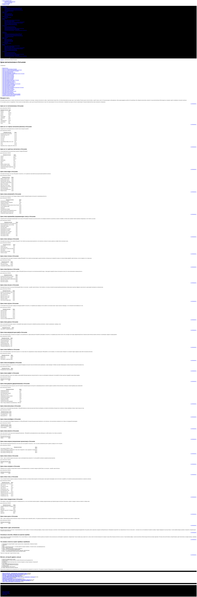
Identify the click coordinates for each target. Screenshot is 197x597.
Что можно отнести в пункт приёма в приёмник (11, 94)
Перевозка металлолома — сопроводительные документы (16, 30)
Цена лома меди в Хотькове (7, 71)
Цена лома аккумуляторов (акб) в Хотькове (10, 80)
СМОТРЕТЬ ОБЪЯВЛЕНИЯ (10, 1)
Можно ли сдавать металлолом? (11, 23)
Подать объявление (8, 2)
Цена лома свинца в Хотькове (8, 74)
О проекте (4, 6)
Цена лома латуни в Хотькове (8, 77)
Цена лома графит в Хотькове (8, 82)
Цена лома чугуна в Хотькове (8, 78)
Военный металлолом (9, 15)
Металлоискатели (8, 17)
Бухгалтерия (4, 18)
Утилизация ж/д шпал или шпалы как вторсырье (14, 35)
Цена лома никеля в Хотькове (8, 86)
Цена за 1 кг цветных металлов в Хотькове (10, 70)
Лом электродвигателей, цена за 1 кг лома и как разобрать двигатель (16, 579)
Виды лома (4, 12)
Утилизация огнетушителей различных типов (13, 34)
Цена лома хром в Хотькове (7, 92)
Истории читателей (6, 3)
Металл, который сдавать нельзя (8, 95)
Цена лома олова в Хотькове (8, 88)
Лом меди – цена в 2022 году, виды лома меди (11, 575)
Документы (4, 25)
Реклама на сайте (5, 4)
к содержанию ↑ (194, 103)
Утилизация (4, 7)
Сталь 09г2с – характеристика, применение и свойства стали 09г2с (16, 580)
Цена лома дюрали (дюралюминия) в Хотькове (11, 83)
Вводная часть (5, 68)
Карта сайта (4, 594)
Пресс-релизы (5, 11)
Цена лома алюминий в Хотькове (8, 72)
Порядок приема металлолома (10, 27)
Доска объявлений (6, 591)
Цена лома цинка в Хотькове (7, 79)
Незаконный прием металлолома (11, 24)
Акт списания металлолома (10, 26)
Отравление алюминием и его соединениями (11, 578)
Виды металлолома (8, 13)
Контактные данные (6, 593)
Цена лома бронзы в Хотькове (8, 76)
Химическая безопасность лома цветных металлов (14, 28)
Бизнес (3, 19)
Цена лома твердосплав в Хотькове (9, 91)
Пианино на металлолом (7, 577)
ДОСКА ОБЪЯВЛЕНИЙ (6, 0)
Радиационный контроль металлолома (12, 29)
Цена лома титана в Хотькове (8, 75)
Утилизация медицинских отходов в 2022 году (13, 8)
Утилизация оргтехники (9, 10)
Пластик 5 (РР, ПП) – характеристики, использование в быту (14, 573)
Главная (2, 59)
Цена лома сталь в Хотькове (7, 90)
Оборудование (5, 16)
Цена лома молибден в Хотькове (8, 85)
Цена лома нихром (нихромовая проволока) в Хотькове (13, 87)
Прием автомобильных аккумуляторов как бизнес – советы (14, 574)
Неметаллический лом (9, 14)
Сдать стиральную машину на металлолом (11, 581)
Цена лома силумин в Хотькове (8, 89)
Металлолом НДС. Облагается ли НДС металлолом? (15, 47)
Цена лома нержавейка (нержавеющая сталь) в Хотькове (13, 73)
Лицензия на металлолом (9, 46)
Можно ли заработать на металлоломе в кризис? (14, 22)
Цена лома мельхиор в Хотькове (8, 84)
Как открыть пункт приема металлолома (12, 20)
